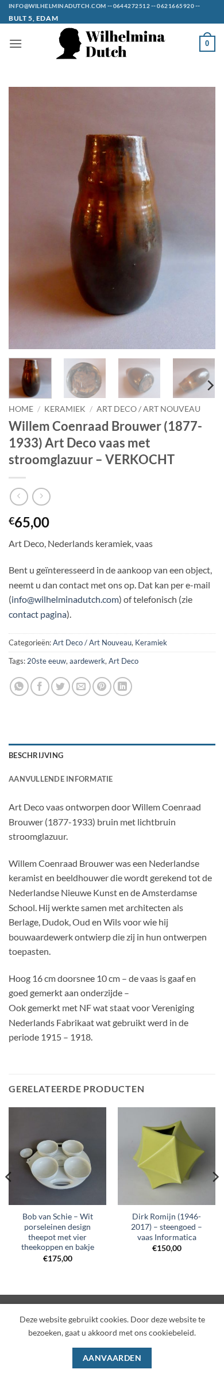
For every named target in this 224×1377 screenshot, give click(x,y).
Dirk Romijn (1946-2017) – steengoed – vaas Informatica (166, 1226)
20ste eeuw (46, 660)
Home (21, 409)
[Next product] (19, 497)
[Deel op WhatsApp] (19, 686)
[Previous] (27, 218)
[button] (15, 43)
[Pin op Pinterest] (101, 686)
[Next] (197, 218)
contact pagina (38, 614)
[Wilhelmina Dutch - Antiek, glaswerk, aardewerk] (112, 43)
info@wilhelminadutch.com (65, 599)
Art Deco (123, 660)
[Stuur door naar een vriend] (81, 686)
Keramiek (65, 409)
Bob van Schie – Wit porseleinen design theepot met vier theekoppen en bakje (57, 1232)
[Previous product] (41, 497)
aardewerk (87, 660)
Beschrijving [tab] (36, 755)
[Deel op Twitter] (60, 686)
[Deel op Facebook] (39, 686)
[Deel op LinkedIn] (122, 686)
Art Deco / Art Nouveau (148, 409)
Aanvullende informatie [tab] (61, 778)
